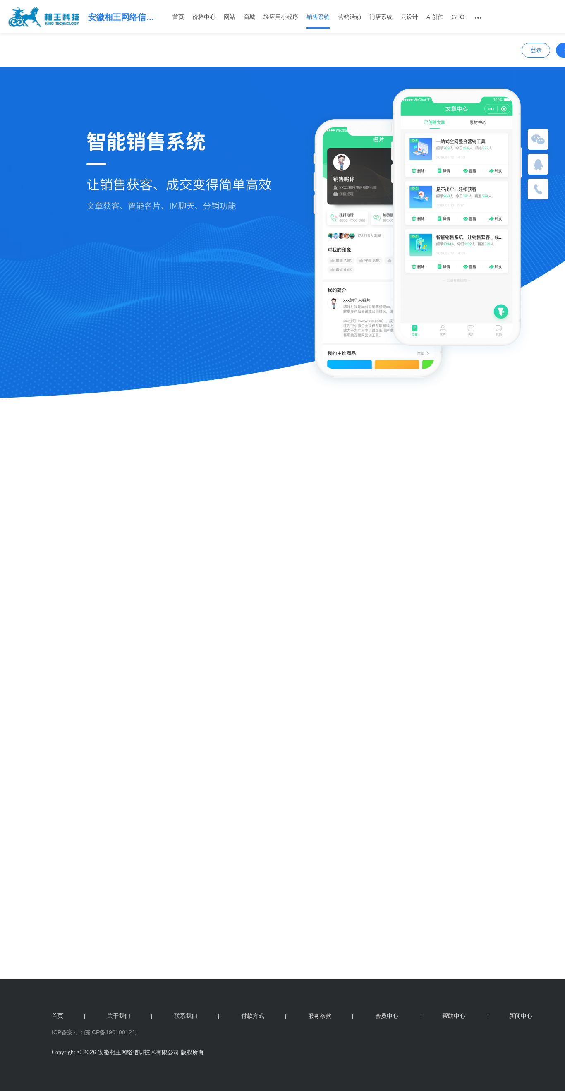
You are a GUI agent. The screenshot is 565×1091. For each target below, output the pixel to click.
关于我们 (129, 1015)
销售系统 (318, 17)
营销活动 (349, 17)
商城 (249, 17)
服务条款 (330, 1015)
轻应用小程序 (280, 17)
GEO (458, 17)
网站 (229, 17)
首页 (178, 17)
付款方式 (263, 1015)
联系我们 (196, 1015)
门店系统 (381, 17)
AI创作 (434, 17)
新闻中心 (509, 1015)
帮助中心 (442, 1015)
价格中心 (203, 17)
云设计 (409, 17)
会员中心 (386, 1015)
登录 (536, 50)
